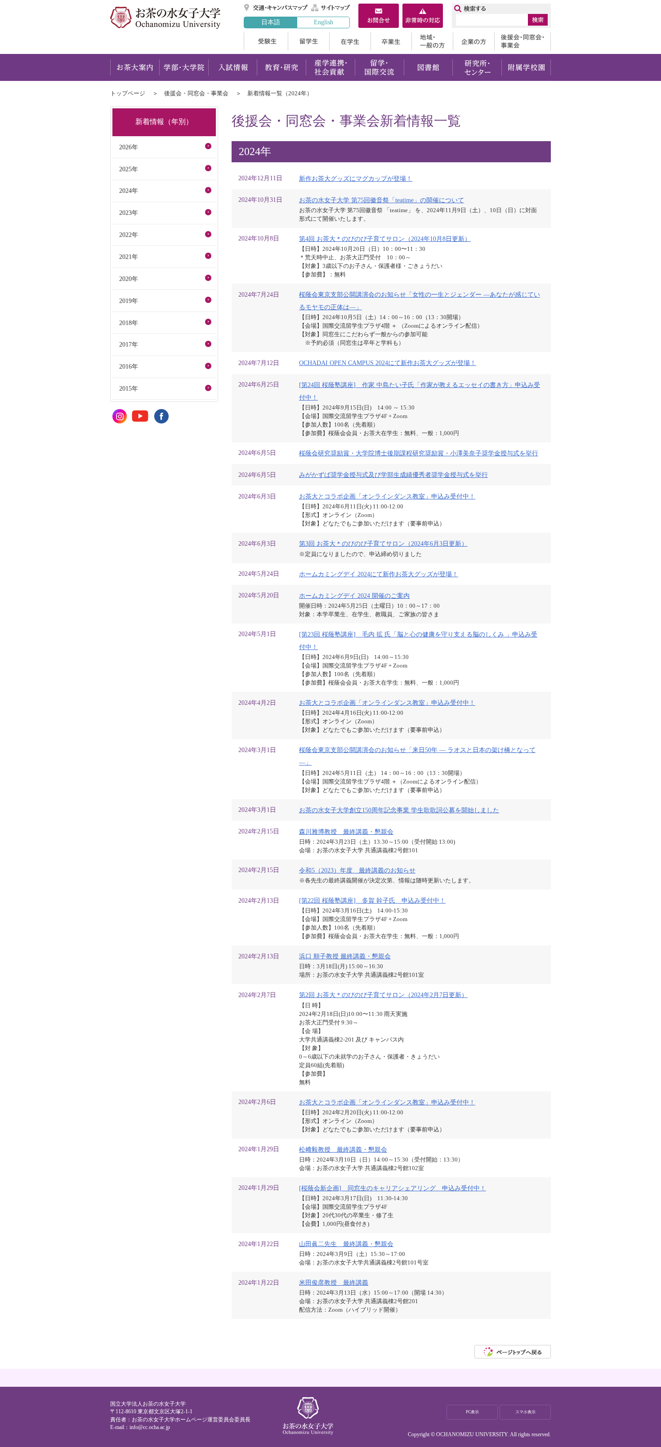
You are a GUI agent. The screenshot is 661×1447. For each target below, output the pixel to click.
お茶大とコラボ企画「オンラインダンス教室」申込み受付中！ (387, 496)
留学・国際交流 (379, 67)
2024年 (128, 190)
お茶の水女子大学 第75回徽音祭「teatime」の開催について (381, 200)
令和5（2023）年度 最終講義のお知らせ (357, 870)
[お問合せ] (378, 17)
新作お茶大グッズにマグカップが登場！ (355, 178)
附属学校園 (526, 67)
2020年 (128, 278)
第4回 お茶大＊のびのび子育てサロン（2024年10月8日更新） (385, 238)
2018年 (128, 322)
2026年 (128, 147)
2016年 (128, 366)
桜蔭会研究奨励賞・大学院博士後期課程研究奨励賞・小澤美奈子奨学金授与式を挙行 (418, 453)
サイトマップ (331, 8)
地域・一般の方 (432, 41)
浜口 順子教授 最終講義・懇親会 (345, 956)
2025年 (128, 169)
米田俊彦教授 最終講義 (333, 1282)
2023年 (128, 212)
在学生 (350, 41)
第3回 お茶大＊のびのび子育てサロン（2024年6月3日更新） (383, 543)
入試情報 (232, 67)
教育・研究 (281, 67)
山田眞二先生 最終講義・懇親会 (346, 1243)
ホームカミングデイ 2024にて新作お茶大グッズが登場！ (378, 574)
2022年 (128, 234)
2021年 (128, 256)
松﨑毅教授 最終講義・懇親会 (343, 1149)
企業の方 (473, 41)
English (323, 22)
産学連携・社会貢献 (330, 67)
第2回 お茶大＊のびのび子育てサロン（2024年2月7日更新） (383, 994)
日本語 (270, 22)
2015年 (128, 388)
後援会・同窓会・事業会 (522, 41)
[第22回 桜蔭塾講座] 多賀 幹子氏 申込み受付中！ (372, 900)
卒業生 (391, 41)
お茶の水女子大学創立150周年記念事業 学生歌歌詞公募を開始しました (399, 810)
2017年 (128, 344)
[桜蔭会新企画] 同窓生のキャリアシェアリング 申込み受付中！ (392, 1188)
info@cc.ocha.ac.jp (150, 1427)
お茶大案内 (134, 67)
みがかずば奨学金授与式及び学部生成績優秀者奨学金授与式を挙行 (393, 474)
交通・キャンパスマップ (276, 8)
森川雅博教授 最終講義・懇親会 (346, 831)
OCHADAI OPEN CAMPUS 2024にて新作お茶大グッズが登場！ (387, 362)
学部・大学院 (183, 67)
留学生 (308, 41)
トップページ (127, 93)
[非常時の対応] (422, 17)
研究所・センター (477, 67)
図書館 (428, 67)
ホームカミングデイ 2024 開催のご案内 (354, 595)
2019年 (128, 300)
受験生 (266, 41)
